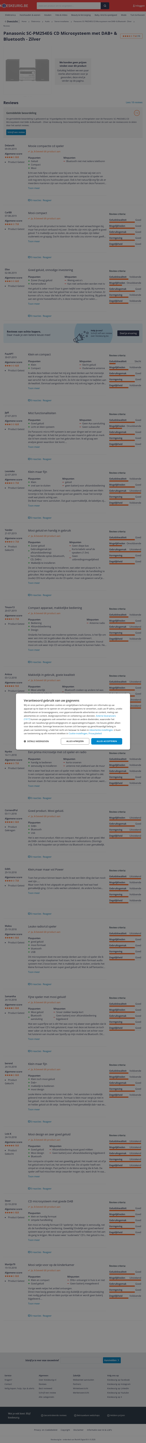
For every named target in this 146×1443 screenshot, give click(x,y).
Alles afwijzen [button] (75, 741)
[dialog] (73, 721)
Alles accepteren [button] (107, 741)
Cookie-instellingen (78, 733)
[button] (36, 741)
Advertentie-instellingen (101, 730)
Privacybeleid (95, 733)
